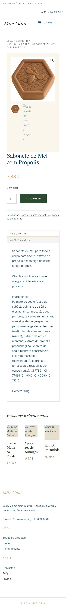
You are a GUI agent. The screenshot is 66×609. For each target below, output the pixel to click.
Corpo (25, 44)
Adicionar (33, 198)
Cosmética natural (39, 214)
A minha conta (52, 12)
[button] (52, 60)
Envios (7, 579)
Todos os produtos (14, 537)
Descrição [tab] (18, 233)
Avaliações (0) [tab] (21, 239)
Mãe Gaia (16, 23)
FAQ (5, 573)
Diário (6, 543)
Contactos (9, 568)
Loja (10, 41)
